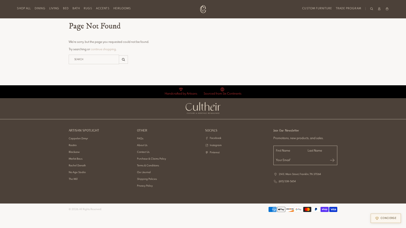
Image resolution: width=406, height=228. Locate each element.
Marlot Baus (75, 159)
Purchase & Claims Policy (151, 159)
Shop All (24, 8)
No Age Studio (77, 172)
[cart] (387, 9)
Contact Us (143, 152)
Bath (76, 8)
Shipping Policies (147, 179)
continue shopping (103, 49)
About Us (142, 145)
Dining (40, 8)
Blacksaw (74, 152)
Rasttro (73, 145)
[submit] (332, 160)
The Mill (73, 179)
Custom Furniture (317, 8)
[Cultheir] (203, 9)
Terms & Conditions (148, 165)
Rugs (88, 8)
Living (54, 8)
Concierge (388, 218)
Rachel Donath (77, 165)
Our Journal (144, 172)
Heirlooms (122, 8)
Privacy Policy (145, 186)
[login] (379, 9)
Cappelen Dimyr (78, 138)
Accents (102, 8)
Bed (66, 8)
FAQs (140, 138)
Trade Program (348, 8)
